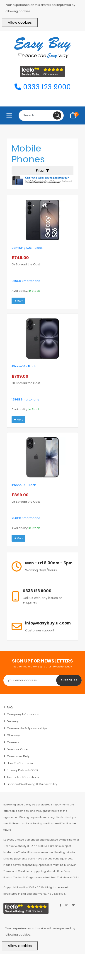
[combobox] (41, 115)
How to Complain (20, 763)
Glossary (13, 735)
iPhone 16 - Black (24, 366)
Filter (41, 170)
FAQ (10, 707)
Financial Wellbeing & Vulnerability (32, 784)
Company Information (23, 714)
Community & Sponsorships (27, 728)
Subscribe (69, 680)
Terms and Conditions (23, 777)
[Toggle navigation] (9, 116)
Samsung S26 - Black (27, 248)
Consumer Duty (18, 756)
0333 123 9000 (46, 87)
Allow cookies (20, 22)
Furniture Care (17, 749)
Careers (13, 742)
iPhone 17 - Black (24, 485)
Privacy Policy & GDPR (22, 770)
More (19, 301)
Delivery (13, 721)
